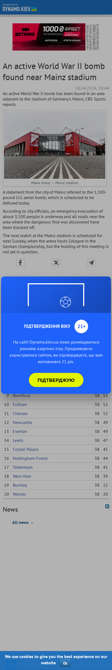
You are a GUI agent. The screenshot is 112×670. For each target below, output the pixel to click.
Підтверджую (56, 379)
